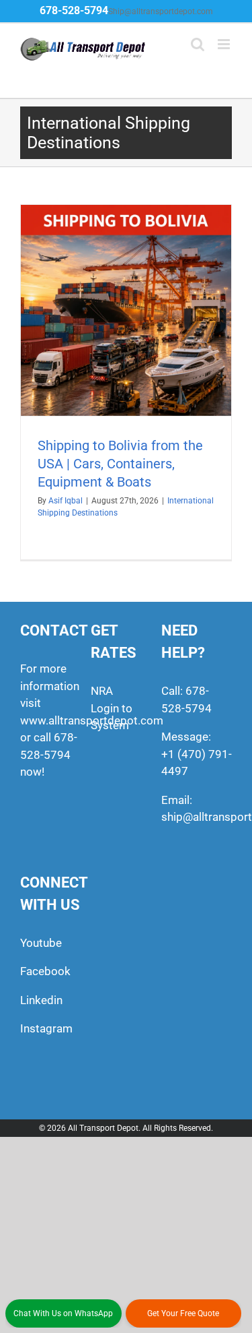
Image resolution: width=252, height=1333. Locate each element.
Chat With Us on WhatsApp (63, 1313)
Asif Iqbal (65, 500)
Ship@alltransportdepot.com (160, 11)
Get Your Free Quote (183, 1313)
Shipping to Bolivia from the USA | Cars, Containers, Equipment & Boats (120, 463)
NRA (102, 691)
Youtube (41, 943)
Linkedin (41, 1000)
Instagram (46, 1028)
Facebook (45, 971)
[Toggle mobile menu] (225, 44)
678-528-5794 (74, 10)
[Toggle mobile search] (197, 44)
